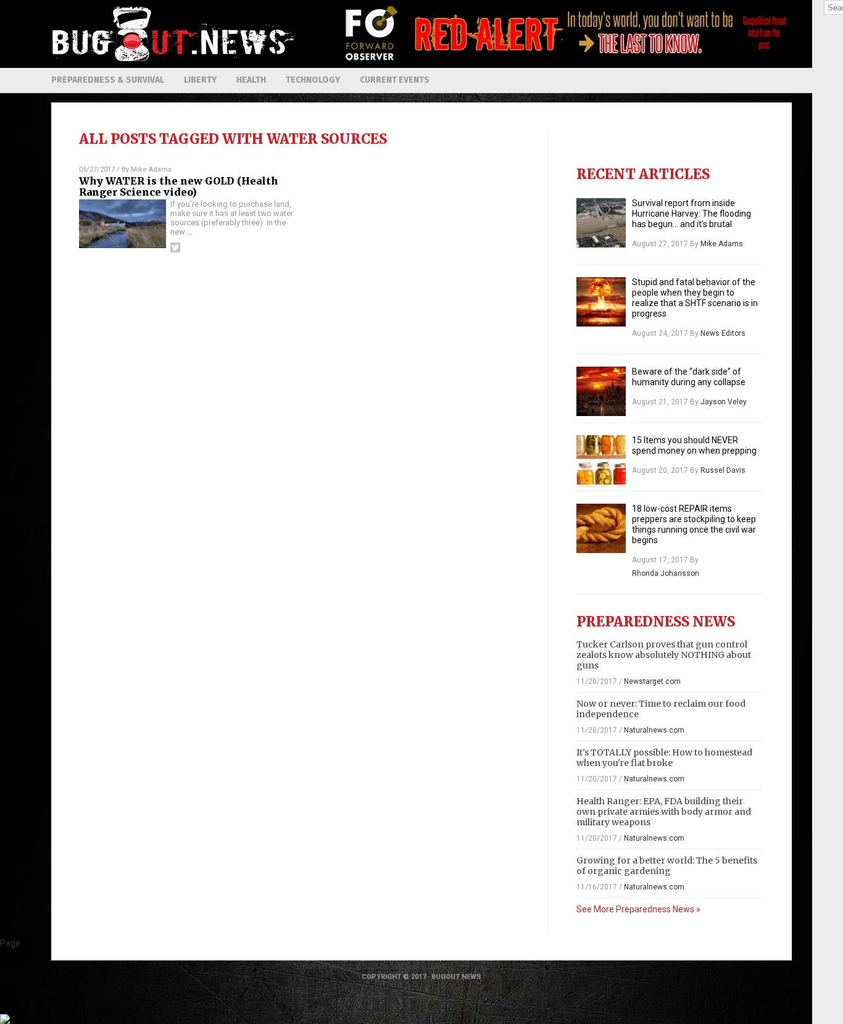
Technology (313, 80)
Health (251, 80)
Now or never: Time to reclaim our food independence (660, 709)
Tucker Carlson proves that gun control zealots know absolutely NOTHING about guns (663, 655)
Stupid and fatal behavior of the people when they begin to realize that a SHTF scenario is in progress (695, 297)
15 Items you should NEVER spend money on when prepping (694, 445)
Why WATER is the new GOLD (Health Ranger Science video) (178, 186)
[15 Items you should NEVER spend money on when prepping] (601, 460)
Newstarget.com (652, 681)
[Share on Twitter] (175, 247)
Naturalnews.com (654, 730)
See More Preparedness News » (638, 909)
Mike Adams (151, 169)
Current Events (395, 80)
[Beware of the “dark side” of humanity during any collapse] (601, 391)
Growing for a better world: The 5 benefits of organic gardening (666, 865)
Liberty (200, 80)
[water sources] (174, 59)
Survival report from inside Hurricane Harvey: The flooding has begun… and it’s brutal (691, 213)
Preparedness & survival (107, 80)
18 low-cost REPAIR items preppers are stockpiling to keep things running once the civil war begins (694, 524)
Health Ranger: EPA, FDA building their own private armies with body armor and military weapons (663, 812)
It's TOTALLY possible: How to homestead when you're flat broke (664, 757)
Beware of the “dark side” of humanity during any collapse (688, 377)
